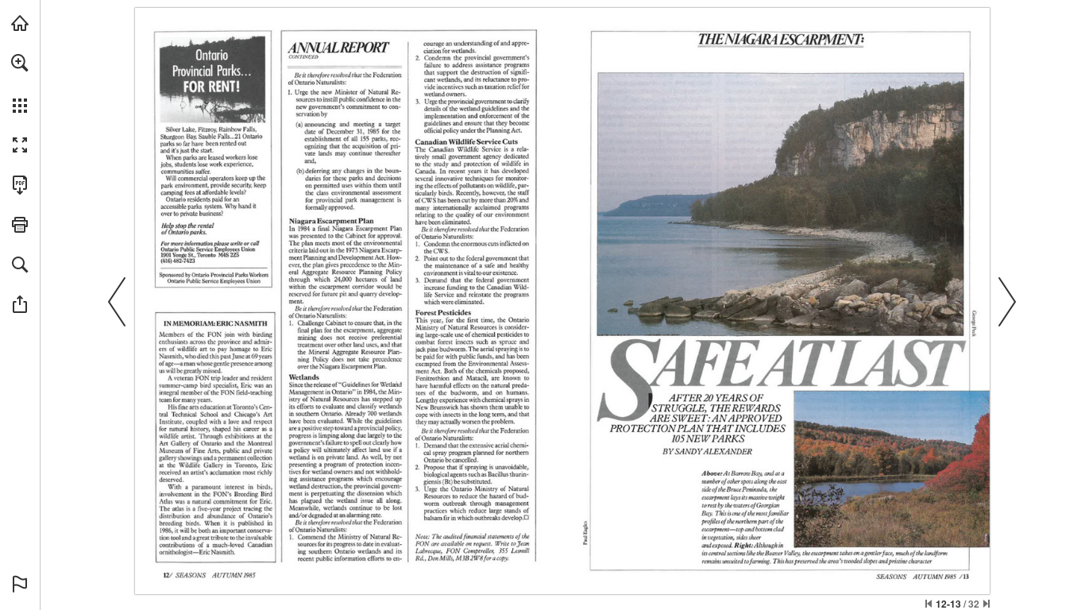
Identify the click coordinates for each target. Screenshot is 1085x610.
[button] (20, 63)
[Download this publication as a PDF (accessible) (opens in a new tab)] (20, 185)
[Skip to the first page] (928, 604)
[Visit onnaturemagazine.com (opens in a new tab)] (20, 23)
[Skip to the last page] (986, 604)
